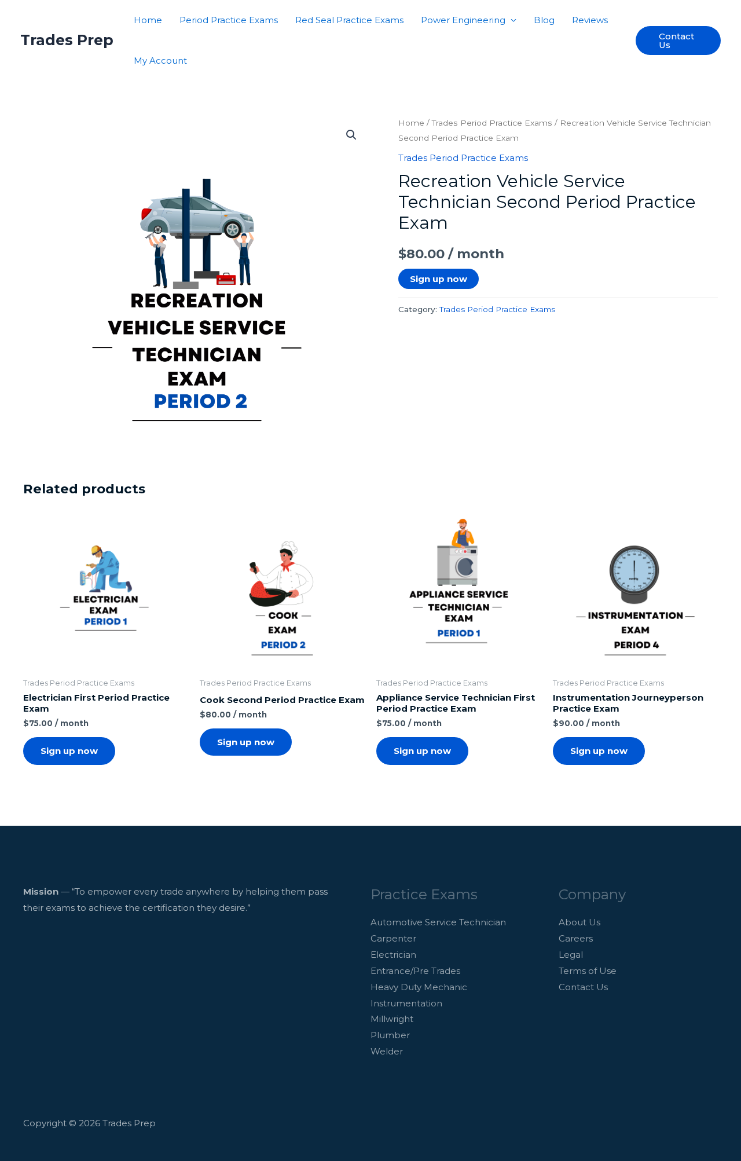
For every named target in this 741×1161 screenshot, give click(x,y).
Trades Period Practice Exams (492, 122)
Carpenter (393, 938)
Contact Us (583, 986)
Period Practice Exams (228, 19)
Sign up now (438, 278)
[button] (678, 40)
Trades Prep (66, 40)
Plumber (390, 1035)
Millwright (391, 1018)
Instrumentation (406, 1003)
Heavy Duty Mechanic (418, 986)
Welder (386, 1051)
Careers (576, 938)
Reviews (590, 19)
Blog (544, 19)
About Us (579, 922)
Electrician (393, 954)
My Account (160, 60)
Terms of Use (588, 970)
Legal (571, 954)
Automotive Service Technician (438, 922)
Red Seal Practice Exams (349, 19)
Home (148, 19)
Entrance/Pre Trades (415, 970)
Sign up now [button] (69, 750)
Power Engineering (463, 19)
